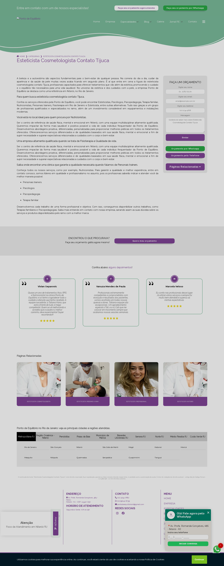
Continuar (199, 559)
